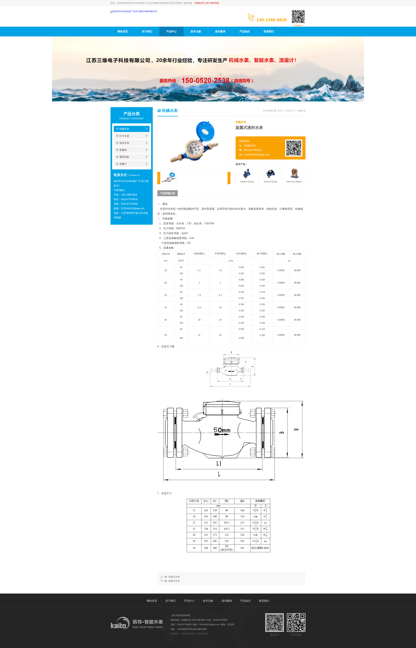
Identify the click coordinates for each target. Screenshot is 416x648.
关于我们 (147, 31)
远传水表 (124, 142)
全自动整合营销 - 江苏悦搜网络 (194, 634)
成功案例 (220, 31)
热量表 (123, 149)
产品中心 (171, 31)
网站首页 (122, 31)
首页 (280, 110)
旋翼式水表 (174, 576)
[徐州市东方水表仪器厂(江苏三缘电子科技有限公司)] (133, 11)
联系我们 (269, 31)
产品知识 (244, 31)
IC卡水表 (124, 135)
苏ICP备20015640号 (180, 615)
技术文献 (196, 31)
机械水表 (124, 128)
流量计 (123, 163)
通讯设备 (124, 156)
